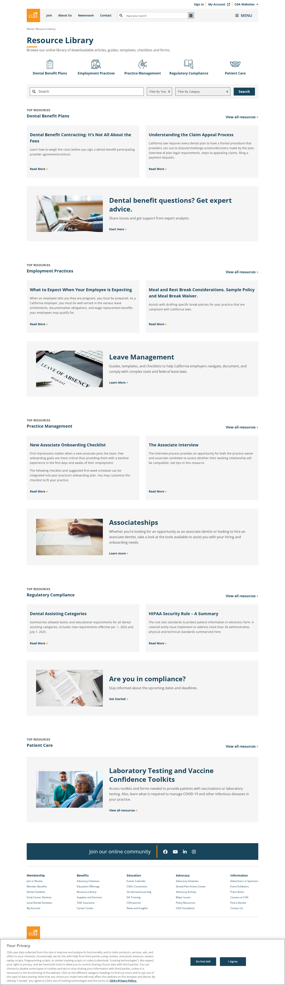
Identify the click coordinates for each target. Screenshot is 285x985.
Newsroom (86, 15)
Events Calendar (136, 881)
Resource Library (86, 892)
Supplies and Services (89, 897)
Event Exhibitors (239, 886)
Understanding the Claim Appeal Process (191, 134)
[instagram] (194, 852)
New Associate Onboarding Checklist (68, 445)
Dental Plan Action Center (191, 886)
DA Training (133, 897)
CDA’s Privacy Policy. (123, 980)
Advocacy (183, 875)
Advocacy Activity (186, 892)
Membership (36, 875)
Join (49, 15)
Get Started (117, 699)
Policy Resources (185, 902)
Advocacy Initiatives (88, 881)
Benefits (83, 875)
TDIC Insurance (86, 902)
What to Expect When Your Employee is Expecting (81, 289)
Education (134, 875)
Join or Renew (34, 881)
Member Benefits (37, 886)
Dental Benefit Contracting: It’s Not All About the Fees (80, 138)
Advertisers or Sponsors (244, 881)
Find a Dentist (238, 902)
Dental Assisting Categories (58, 613)
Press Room (237, 892)
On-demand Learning (139, 892)
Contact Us (236, 908)
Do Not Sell (203, 961)
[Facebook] (165, 852)
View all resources (241, 117)
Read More (37, 169)
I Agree (232, 961)
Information (239, 875)
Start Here (116, 229)
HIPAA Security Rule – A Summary (183, 613)
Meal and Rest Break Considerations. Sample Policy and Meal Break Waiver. (202, 293)
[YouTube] (175, 852)
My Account (217, 4)
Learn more (117, 553)
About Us (65, 15)
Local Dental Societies (39, 902)
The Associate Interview (173, 445)
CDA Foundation (185, 908)
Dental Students (36, 892)
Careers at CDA (239, 897)
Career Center (85, 908)
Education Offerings (88, 886)
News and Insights (137, 908)
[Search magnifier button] (121, 15)
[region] (142, 962)
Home (30, 29)
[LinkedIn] (185, 852)
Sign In (199, 4)
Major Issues (183, 897)
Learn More (117, 382)
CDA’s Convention (137, 886)
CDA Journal (134, 902)
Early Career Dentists (39, 897)
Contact (105, 15)
